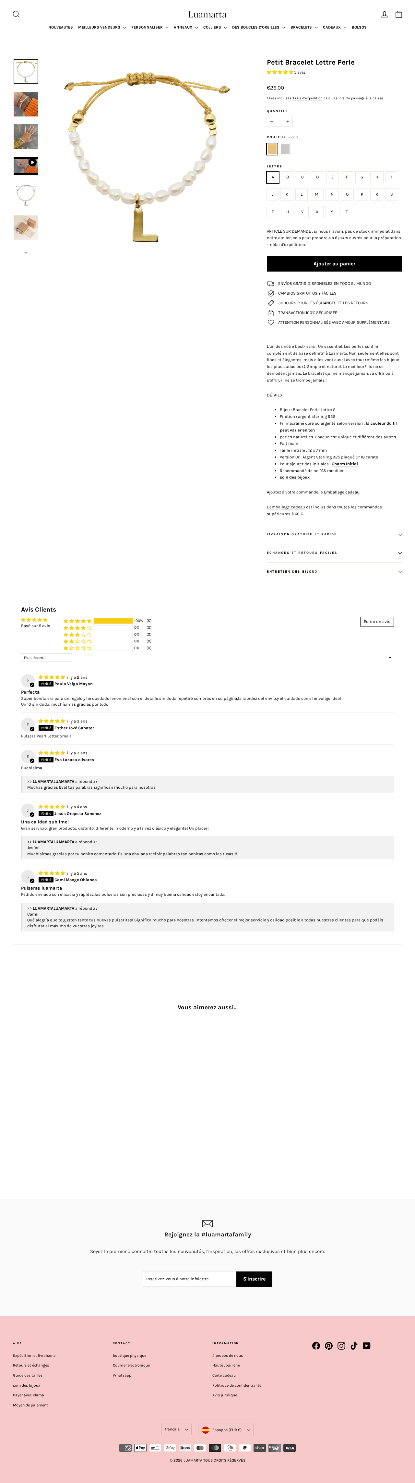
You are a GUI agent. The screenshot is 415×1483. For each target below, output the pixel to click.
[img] (52, 677)
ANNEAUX (183, 27)
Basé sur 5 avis (35, 625)
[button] (280, 72)
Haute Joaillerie (226, 1365)
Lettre (274, 166)
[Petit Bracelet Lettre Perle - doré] (17, 1141)
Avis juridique (224, 1395)
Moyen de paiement (30, 1405)
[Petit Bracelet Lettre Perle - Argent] (25, 1141)
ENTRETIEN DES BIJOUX (292, 571)
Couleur (282, 137)
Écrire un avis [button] (377, 621)
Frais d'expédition (308, 98)
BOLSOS (359, 27)
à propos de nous (227, 1355)
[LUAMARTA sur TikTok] (354, 1346)
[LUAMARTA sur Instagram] (341, 1346)
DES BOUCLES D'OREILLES (256, 27)
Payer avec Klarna (28, 1395)
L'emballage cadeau (286, 506)
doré (272, 149)
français (172, 1429)
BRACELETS (301, 27)
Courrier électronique (131, 1365)
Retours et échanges (31, 1365)
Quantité (277, 111)
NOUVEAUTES (60, 27)
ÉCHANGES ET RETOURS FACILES (302, 553)
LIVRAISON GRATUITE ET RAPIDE (302, 534)
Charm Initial (345, 463)
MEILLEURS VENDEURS (99, 27)
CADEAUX (332, 27)
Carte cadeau (224, 1375)
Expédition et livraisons (34, 1355)
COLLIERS (212, 27)
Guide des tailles (27, 1375)
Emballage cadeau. (342, 492)
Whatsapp (122, 1375)
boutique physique (129, 1355)
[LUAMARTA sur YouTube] (367, 1346)
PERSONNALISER (147, 27)
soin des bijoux (295, 477)
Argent (285, 149)
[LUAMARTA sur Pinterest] (329, 1346)
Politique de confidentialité (236, 1385)
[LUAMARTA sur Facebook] (316, 1346)
